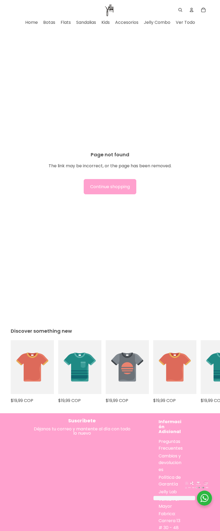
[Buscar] (180, 10)
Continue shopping (110, 187)
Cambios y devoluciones (170, 463)
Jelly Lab (168, 492)
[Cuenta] (191, 10)
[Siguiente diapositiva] (203, 372)
